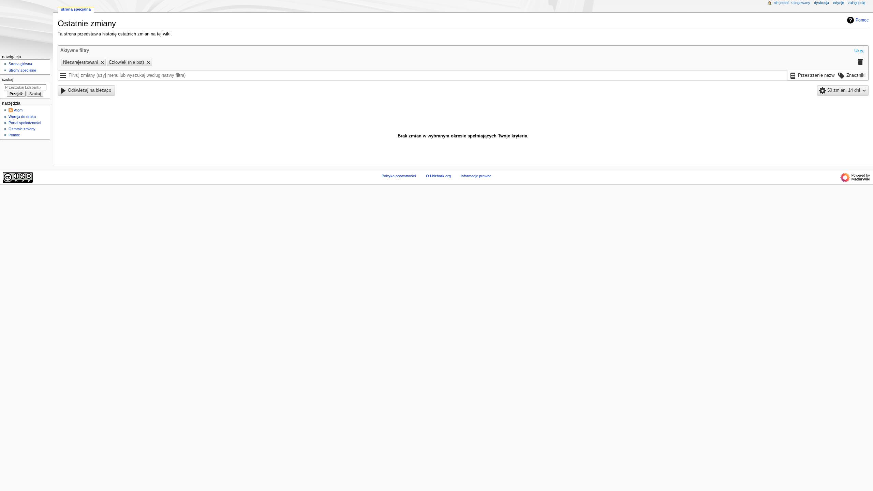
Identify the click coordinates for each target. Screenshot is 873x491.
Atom (18, 110)
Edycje (838, 3)
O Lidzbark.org (438, 176)
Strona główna (20, 64)
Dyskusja (821, 3)
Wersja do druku (22, 117)
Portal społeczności (25, 123)
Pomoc (862, 20)
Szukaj (7, 79)
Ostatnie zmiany (22, 129)
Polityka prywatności (399, 176)
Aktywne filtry (74, 50)
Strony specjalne (22, 70)
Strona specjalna (76, 9)
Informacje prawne (476, 176)
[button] (859, 51)
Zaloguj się (856, 3)
